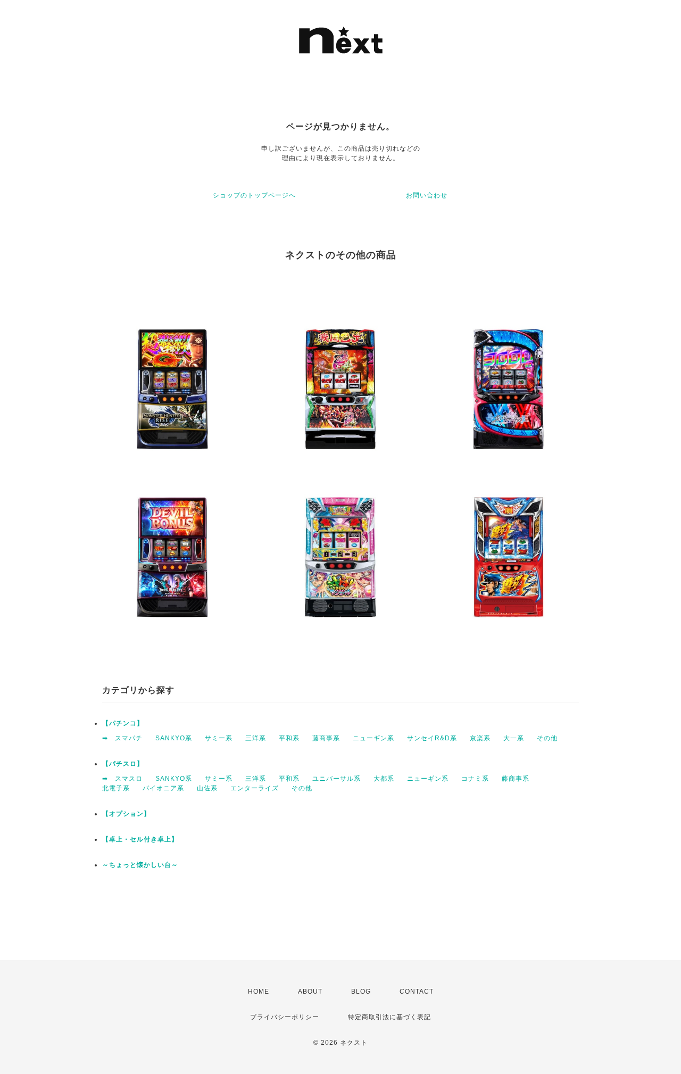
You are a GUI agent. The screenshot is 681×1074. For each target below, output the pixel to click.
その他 (547, 738)
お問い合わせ (426, 195)
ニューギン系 (373, 738)
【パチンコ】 (123, 723)
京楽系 (480, 738)
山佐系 (207, 788)
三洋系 (255, 738)
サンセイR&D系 (432, 738)
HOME (258, 991)
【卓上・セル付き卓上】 (140, 839)
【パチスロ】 (123, 763)
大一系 (513, 738)
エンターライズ (254, 788)
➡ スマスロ (122, 778)
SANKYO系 (173, 738)
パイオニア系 (163, 788)
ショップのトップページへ (254, 195)
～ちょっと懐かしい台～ (140, 865)
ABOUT (310, 991)
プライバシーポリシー (284, 1017)
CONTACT (417, 991)
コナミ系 (475, 778)
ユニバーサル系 (336, 778)
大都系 (383, 778)
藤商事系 (326, 738)
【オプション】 (126, 813)
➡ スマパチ (122, 738)
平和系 (289, 738)
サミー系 (218, 738)
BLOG (361, 991)
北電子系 (116, 788)
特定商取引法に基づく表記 (389, 1017)
